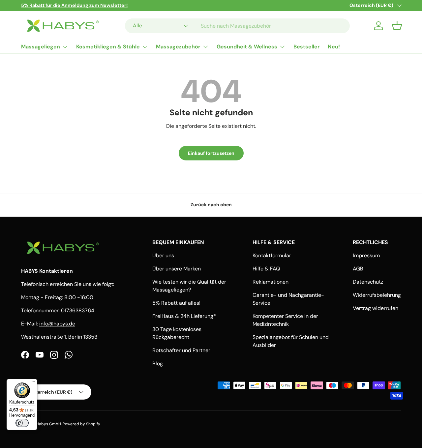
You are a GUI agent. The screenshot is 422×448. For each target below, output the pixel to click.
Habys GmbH (48, 424)
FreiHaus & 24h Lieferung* (184, 316)
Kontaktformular (272, 255)
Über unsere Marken (176, 268)
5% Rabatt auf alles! (176, 302)
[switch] (22, 423)
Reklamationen (270, 281)
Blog (157, 363)
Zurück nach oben (211, 205)
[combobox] (237, 25)
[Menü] (33, 383)
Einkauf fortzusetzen (211, 153)
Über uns (163, 255)
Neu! (334, 46)
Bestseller (306, 46)
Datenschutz (368, 281)
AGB (358, 268)
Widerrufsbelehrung (377, 295)
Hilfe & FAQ (266, 268)
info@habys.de (57, 323)
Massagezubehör (178, 46)
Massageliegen (40, 46)
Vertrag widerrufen (375, 308)
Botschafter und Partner (181, 350)
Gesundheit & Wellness (247, 46)
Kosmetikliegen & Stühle (108, 46)
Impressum (366, 255)
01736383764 (77, 310)
